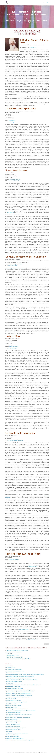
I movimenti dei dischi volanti (13, 729)
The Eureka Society (32, 566)
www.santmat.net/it (12, 265)
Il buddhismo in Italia (11, 703)
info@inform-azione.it (14, 559)
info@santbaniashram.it (14, 179)
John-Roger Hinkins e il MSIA (15, 657)
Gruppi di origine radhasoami (14, 652)
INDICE (8, 664)
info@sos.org (12, 120)
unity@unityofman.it (13, 346)
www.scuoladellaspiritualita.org (15, 440)
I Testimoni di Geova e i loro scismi (14, 688)
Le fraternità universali (11, 722)
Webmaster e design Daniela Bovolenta (29, 752)
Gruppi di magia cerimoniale (13, 726)
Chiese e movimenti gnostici (13, 724)
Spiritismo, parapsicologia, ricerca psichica (16, 728)
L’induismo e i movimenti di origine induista (16, 702)
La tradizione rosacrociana (12, 715)
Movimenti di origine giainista (13, 705)
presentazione (20, 446)
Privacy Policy (43, 752)
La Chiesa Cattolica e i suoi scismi (14, 669)
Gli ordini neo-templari (11, 719)
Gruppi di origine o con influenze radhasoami (17, 709)
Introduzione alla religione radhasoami (17, 650)
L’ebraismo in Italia (10, 667)
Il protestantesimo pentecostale (14, 681)
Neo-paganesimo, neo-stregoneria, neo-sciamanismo (19, 714)
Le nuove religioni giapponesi (13, 712)
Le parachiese (9, 683)
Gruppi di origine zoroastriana (13, 700)
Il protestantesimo (10, 672)
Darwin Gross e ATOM (13, 655)
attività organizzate (24, 629)
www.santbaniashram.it (13, 180)
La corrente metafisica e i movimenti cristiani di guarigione (20, 690)
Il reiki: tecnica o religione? (12, 736)
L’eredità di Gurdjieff (11, 698)
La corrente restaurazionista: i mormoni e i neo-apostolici (19, 691)
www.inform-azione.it (13, 561)
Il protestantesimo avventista (13, 686)
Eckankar (9, 653)
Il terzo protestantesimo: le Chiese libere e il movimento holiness (21, 679)
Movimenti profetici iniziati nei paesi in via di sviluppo (19, 695)
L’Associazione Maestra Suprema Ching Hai (18, 659)
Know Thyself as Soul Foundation (15, 268)
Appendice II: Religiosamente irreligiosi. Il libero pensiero (20, 740)
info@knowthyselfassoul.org (15, 264)
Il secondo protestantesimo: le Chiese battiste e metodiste (20, 676)
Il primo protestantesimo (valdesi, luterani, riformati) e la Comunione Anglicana (25, 674)
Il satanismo (9, 731)
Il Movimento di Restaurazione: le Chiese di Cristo (18, 678)
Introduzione (9, 666)
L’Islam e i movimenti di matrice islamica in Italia (17, 697)
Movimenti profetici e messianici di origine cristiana (18, 693)
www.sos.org (11, 122)
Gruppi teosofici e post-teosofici (13, 721)
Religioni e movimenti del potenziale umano (17, 733)
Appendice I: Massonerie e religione (14, 738)
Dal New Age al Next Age (12, 734)
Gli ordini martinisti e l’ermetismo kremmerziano (18, 717)
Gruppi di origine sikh (11, 707)
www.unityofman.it (12, 348)
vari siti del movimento (32, 639)
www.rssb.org (33, 47)
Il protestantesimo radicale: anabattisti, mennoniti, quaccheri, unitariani (23, 684)
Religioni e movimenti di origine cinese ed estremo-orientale (21, 710)
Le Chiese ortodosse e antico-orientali (15, 671)
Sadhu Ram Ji (10, 212)
